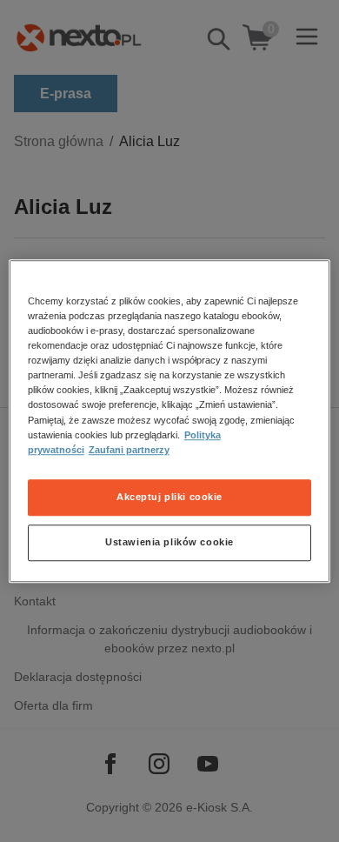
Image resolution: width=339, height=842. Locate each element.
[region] (170, 421)
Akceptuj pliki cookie (169, 496)
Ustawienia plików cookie (169, 542)
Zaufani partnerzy (129, 449)
